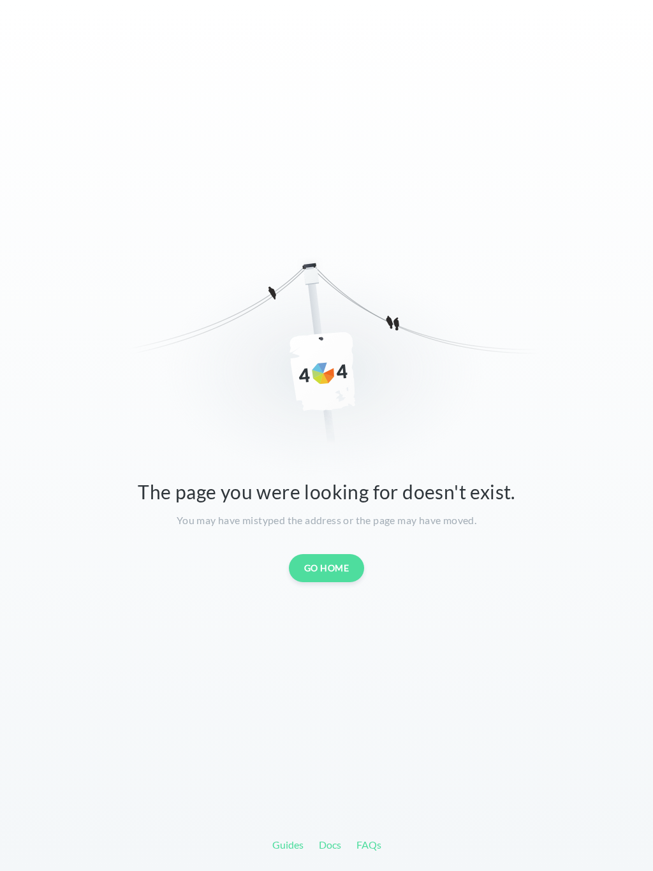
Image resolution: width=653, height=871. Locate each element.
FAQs (368, 844)
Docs (330, 844)
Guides (288, 844)
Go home (326, 567)
